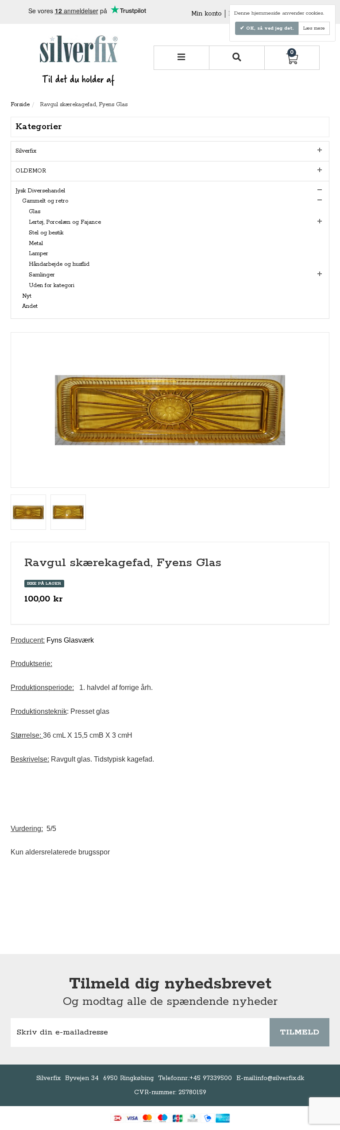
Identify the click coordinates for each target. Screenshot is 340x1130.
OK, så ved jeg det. (269, 28)
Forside (20, 104)
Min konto (206, 14)
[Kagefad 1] (28, 512)
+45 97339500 (210, 1078)
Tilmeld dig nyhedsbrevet (170, 984)
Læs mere (314, 28)
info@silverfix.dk (280, 1078)
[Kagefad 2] (68, 512)
